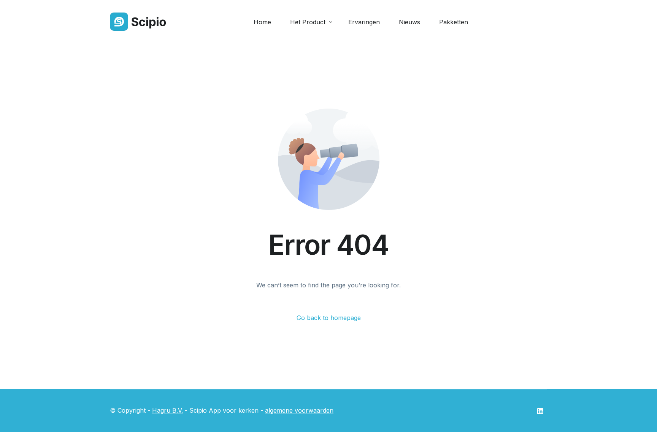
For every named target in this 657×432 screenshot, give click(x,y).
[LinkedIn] (540, 411)
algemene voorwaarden (299, 410)
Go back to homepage (329, 318)
